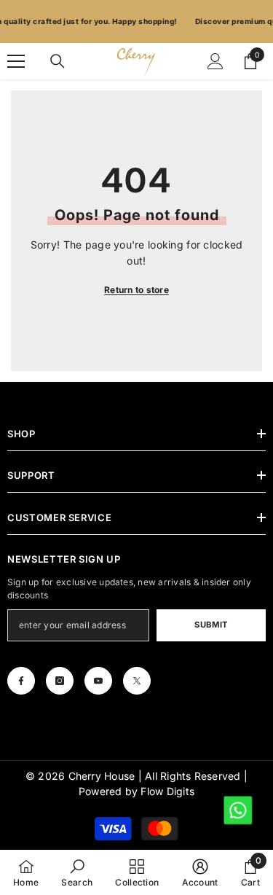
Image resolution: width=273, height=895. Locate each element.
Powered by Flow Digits (136, 791)
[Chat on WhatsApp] (237, 809)
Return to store (136, 289)
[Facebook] (21, 681)
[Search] (57, 61)
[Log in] (215, 61)
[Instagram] (60, 681)
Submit (210, 625)
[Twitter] (137, 681)
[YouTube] (98, 681)
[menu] (16, 61)
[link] (77, 872)
